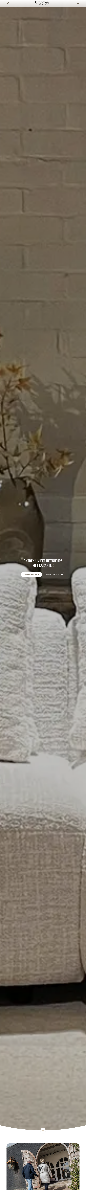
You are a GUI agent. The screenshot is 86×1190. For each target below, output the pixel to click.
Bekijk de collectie (30, 574)
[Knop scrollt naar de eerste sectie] (43, 1130)
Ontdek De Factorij (53, 574)
